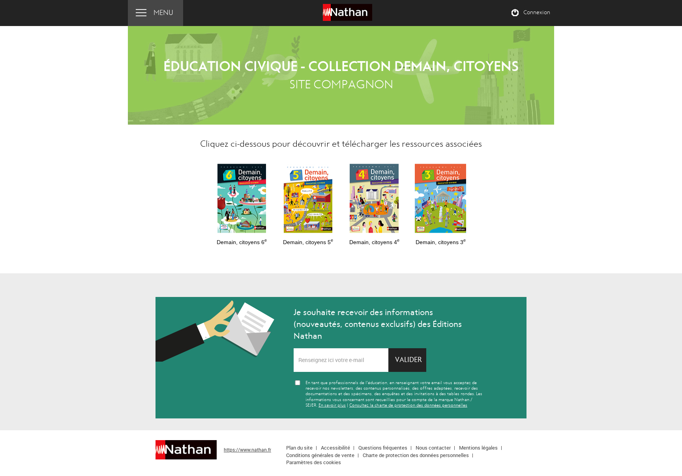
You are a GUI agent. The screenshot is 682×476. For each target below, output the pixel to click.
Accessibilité (335, 447)
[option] (241, 201)
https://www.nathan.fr (247, 449)
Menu (163, 13)
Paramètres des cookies (313, 462)
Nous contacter (433, 447)
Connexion (536, 12)
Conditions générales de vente (320, 455)
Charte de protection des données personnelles (416, 455)
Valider (408, 360)
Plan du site (299, 447)
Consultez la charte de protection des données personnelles (408, 405)
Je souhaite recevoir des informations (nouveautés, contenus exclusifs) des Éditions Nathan (378, 324)
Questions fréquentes (382, 447)
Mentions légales (478, 447)
